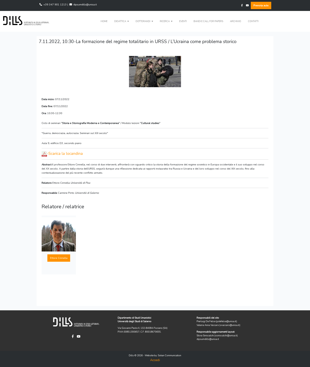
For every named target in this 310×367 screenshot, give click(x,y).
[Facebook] (242, 5)
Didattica (120, 21)
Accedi (155, 360)
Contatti (253, 21)
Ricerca (165, 21)
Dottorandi (143, 21)
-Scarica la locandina (65, 153)
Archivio (235, 21)
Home (104, 21)
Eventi (183, 21)
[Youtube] (247, 5)
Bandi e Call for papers (208, 21)
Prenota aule (261, 5)
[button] (121, 21)
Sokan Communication (169, 355)
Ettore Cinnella (58, 258)
